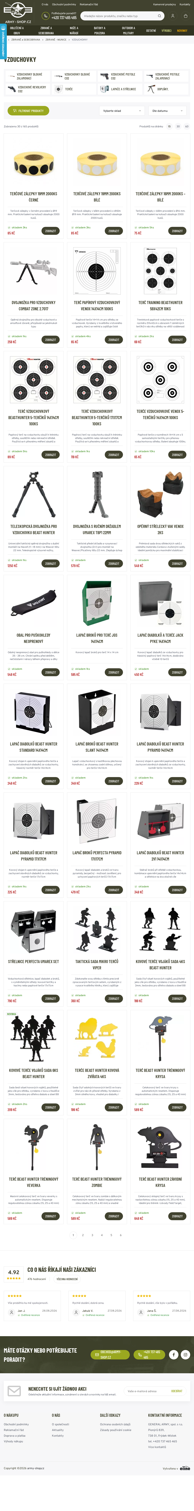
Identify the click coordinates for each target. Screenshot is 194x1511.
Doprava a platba (14, 1435)
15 (169, 126)
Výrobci (166, 30)
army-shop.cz (35, 1468)
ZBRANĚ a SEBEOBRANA (46, 30)
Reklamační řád (89, 4)
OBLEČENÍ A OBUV (17, 30)
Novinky (182, 30)
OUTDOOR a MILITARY (128, 30)
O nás (45, 4)
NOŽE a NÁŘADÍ (74, 30)
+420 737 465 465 (64, 17)
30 (178, 126)
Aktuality (58, 1430)
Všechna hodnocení (67, 1279)
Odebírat (176, 1391)
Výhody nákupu (13, 1441)
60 (187, 126)
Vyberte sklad (112, 110)
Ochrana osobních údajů (115, 1424)
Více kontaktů (157, 1447)
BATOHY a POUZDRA (99, 30)
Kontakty (185, 4)
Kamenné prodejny (164, 4)
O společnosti (60, 1424)
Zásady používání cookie (115, 1430)
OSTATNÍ (151, 30)
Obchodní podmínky (64, 4)
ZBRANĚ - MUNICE (55, 39)
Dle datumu (160, 110)
